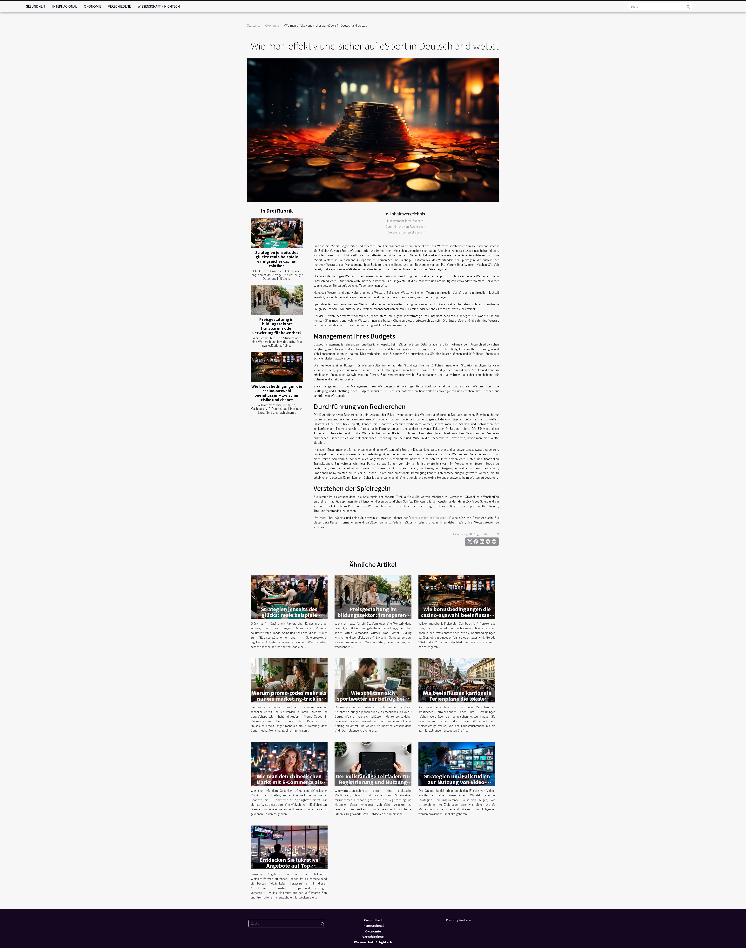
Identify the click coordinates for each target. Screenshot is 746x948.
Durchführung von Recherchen (405, 226)
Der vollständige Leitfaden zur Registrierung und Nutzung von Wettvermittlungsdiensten (373, 785)
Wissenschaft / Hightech (159, 6)
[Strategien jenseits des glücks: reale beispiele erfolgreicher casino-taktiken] (277, 233)
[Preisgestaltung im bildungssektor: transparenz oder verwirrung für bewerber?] (277, 300)
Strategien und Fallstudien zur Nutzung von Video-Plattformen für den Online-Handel (457, 785)
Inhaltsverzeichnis (407, 213)
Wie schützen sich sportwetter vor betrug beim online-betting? (373, 698)
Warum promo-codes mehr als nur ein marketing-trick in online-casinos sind (289, 698)
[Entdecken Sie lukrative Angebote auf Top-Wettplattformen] (289, 847)
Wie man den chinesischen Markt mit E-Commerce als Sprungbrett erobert (289, 782)
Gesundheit (35, 6)
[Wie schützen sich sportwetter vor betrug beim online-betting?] (373, 680)
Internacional (64, 6)
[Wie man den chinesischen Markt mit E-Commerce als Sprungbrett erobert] (289, 763)
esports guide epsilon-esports (430, 517)
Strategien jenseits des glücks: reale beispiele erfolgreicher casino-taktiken (276, 259)
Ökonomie (92, 6)
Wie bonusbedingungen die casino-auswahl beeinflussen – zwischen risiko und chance (276, 393)
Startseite (253, 25)
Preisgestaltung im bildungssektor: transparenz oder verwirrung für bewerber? (277, 326)
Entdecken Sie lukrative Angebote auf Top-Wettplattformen (289, 865)
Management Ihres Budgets (405, 220)
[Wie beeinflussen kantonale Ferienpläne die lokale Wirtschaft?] (456, 680)
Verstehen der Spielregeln (405, 232)
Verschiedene (119, 6)
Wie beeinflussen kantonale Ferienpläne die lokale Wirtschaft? (457, 698)
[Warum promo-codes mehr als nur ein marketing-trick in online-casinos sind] (289, 680)
